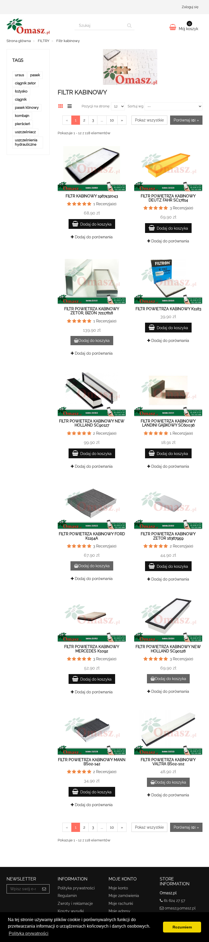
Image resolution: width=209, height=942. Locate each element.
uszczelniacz (25, 132)
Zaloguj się (190, 7)
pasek (35, 75)
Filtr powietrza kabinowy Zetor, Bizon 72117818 (91, 311)
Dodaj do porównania (93, 237)
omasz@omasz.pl (180, 908)
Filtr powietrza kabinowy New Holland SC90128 (168, 649)
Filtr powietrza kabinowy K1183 (168, 309)
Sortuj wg (135, 106)
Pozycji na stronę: (96, 106)
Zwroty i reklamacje (75, 903)
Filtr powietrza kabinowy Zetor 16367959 (168, 536)
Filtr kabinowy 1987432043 (92, 196)
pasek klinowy (27, 107)
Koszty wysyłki (71, 911)
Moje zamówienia (124, 895)
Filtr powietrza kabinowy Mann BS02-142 (91, 762)
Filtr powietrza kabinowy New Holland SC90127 (91, 423)
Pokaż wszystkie (149, 120)
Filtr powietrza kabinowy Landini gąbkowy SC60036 (168, 423)
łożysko (21, 91)
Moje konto (118, 888)
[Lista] (70, 105)
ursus (19, 75)
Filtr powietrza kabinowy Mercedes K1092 (91, 649)
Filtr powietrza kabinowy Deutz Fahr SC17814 (168, 198)
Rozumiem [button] (182, 927)
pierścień (22, 124)
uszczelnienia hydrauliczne (26, 142)
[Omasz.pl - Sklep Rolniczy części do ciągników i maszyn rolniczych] (36, 26)
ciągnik (21, 99)
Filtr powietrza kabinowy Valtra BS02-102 (168, 762)
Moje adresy (119, 911)
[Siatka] (62, 105)
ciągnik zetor (25, 83)
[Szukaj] (129, 25)
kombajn (22, 116)
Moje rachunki (121, 903)
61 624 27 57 (174, 900)
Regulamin (67, 895)
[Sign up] (44, 888)
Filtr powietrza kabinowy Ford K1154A (92, 536)
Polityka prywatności (76, 888)
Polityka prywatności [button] (28, 933)
